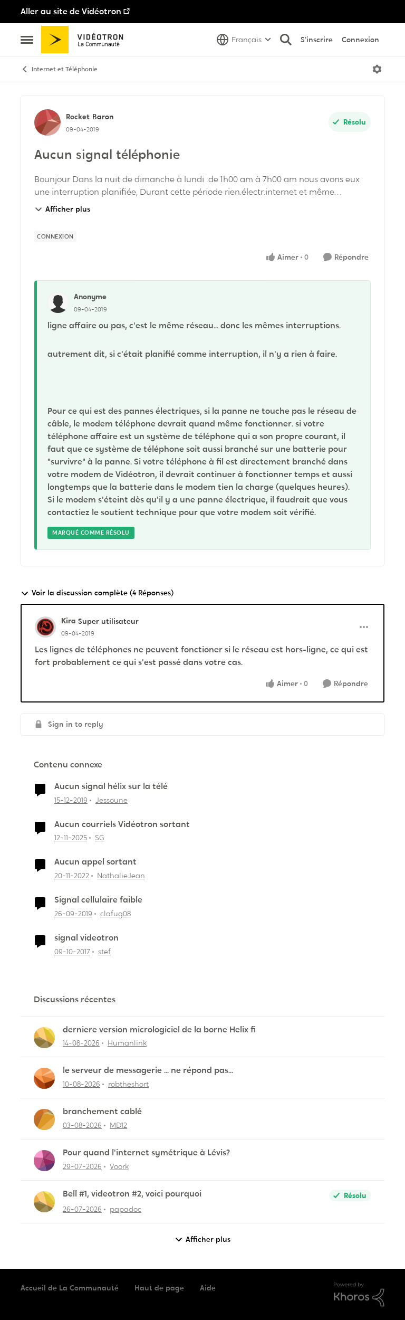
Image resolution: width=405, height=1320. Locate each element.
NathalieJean (121, 875)
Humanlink (127, 1043)
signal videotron (86, 938)
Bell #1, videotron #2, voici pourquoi (132, 1194)
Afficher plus (67, 209)
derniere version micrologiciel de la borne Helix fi (159, 1029)
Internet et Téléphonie (65, 69)
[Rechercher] (285, 39)
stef (104, 951)
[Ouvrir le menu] (377, 69)
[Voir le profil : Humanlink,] (44, 1037)
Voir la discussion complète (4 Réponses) (102, 592)
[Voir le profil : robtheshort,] (44, 1078)
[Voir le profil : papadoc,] (44, 1201)
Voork (119, 1166)
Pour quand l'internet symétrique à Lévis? (146, 1152)
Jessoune (111, 800)
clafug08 (115, 913)
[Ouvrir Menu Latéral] (26, 40)
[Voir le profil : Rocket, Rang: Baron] (47, 122)
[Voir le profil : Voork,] (44, 1160)
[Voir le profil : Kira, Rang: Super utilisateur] (45, 627)
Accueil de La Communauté (70, 1288)
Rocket (78, 116)
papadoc (125, 1209)
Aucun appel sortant (95, 862)
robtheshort (128, 1084)
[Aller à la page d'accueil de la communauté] (85, 39)
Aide (208, 1288)
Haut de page (159, 1288)
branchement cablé (102, 1111)
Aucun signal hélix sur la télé (111, 786)
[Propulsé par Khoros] (359, 1295)
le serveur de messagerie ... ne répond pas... (148, 1070)
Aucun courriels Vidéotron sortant (122, 824)
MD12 (118, 1125)
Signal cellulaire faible (98, 900)
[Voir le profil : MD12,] (44, 1119)
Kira (68, 620)
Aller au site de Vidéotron (71, 11)
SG (99, 837)
